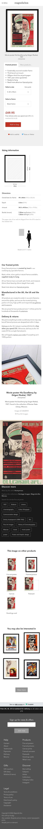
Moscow (5, 529)
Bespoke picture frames (18, 818)
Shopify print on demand (10, 822)
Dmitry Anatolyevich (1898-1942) (13, 519)
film (30, 519)
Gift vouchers (8, 769)
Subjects (25, 772)
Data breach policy (10, 800)
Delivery (5, 326)
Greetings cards (28, 757)
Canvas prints (27, 749)
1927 (4, 504)
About (6, 746)
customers (24, 311)
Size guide (28, 87)
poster (5, 534)
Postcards (25, 754)
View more (21, 690)
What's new (26, 760)
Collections (26, 777)
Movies (4, 496)
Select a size (18, 87)
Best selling (26, 769)
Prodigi (12, 815)
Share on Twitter (29, 134)
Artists (24, 774)
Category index (27, 780)
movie (15, 529)
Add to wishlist (14, 134)
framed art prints (23, 287)
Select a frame (10, 99)
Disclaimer (7, 805)
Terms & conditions (10, 792)
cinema (23, 504)
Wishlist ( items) (10, 774)
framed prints (27, 82)
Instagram (26, 783)
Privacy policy (8, 795)
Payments (7, 751)
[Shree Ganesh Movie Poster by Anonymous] (11, 644)
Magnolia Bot (35, 494)
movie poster (26, 529)
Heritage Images (24, 494)
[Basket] (39, 3)
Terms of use (8, 797)
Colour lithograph (24, 509)
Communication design (10, 514)
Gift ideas (7, 772)
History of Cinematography (26, 524)
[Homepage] (21, 3)
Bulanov (13, 504)
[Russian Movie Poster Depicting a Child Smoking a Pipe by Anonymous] (11, 668)
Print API (4, 815)
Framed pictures (28, 746)
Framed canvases (28, 751)
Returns (6, 757)
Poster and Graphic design (20, 534)
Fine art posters (27, 743)
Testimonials (8, 749)
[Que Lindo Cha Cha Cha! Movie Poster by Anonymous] (32, 669)
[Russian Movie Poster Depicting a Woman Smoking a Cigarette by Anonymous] (32, 642)
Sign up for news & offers (21, 720)
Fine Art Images (8, 524)
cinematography (8, 509)
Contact (6, 743)
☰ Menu (5, 3)
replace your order (19, 335)
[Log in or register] (36, 3)
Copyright (7, 803)
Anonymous (21, 59)
